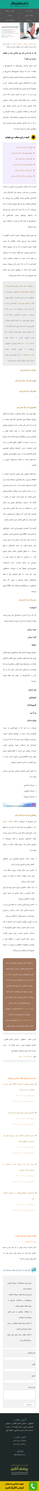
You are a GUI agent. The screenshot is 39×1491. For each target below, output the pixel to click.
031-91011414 (19, 1440)
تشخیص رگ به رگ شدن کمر (22, 164)
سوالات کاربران (29, 15)
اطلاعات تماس (9, 20)
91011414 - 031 (27, 343)
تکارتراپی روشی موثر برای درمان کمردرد (21, 1112)
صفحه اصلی (29, 11)
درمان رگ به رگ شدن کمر (23, 170)
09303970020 (28, 355)
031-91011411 (19, 1444)
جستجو (29, 20)
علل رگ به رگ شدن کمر (24, 147)
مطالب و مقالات (9, 11)
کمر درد (13, 44)
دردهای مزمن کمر (24, 303)
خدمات (10, 15)
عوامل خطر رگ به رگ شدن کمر (21, 153)
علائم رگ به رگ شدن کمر (23, 159)
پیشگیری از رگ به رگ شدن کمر (21, 176)
